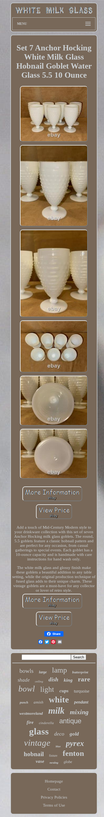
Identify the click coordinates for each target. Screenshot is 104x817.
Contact (53, 789)
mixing (79, 712)
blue (58, 746)
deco (59, 734)
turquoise (81, 691)
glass (39, 731)
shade (24, 680)
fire (30, 722)
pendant (81, 702)
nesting (54, 762)
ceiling (39, 681)
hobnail (34, 754)
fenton (73, 753)
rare (84, 679)
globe (68, 762)
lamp (59, 670)
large (43, 672)
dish (53, 679)
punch (24, 702)
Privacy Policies (54, 797)
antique (70, 721)
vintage (37, 743)
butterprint (80, 672)
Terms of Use (54, 805)
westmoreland (31, 713)
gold (74, 734)
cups (64, 690)
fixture (53, 755)
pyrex (75, 743)
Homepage (54, 781)
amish (38, 702)
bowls (26, 670)
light (47, 689)
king (68, 680)
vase (40, 761)
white (59, 699)
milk (56, 711)
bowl (26, 688)
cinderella (46, 723)
